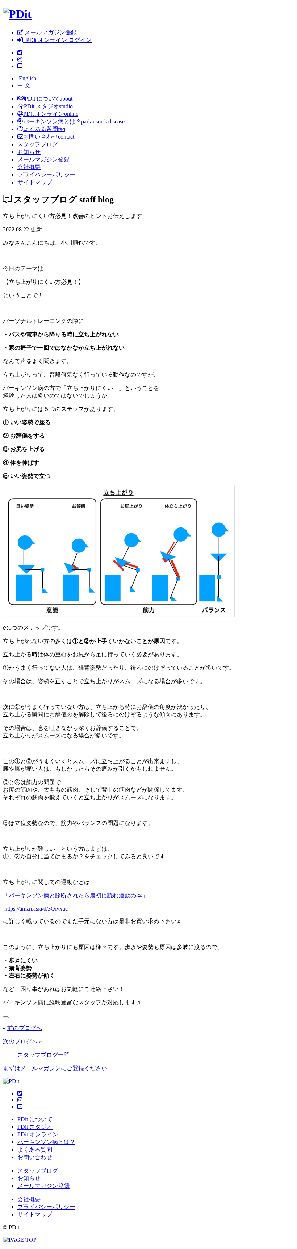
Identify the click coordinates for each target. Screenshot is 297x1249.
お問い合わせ (34, 1157)
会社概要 (29, 167)
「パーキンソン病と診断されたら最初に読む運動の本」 (75, 895)
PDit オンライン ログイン (57, 40)
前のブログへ (24, 1028)
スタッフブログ (37, 144)
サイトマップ (34, 182)
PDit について (35, 1119)
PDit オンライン (37, 1134)
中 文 (23, 85)
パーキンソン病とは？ (46, 1142)
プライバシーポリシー (46, 175)
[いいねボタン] (6, 1017)
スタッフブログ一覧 (43, 1055)
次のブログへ (20, 1041)
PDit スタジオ (35, 1127)
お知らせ (29, 152)
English (26, 78)
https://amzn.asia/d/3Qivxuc (36, 908)
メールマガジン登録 (50, 32)
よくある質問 (34, 1150)
